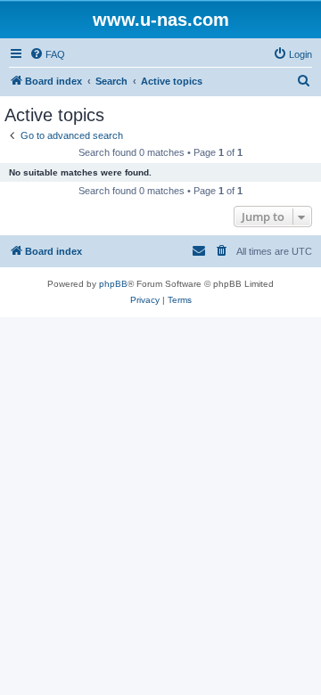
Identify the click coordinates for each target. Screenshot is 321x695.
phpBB (113, 284)
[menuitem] (47, 54)
